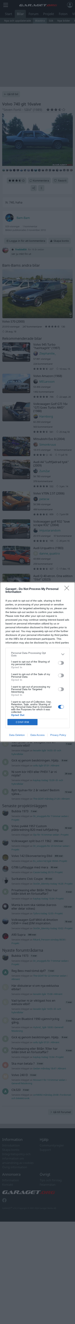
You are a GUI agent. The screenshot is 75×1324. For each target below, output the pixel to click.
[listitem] (37, 654)
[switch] (61, 663)
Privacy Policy (58, 735)
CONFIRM (22, 722)
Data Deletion (17, 735)
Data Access (37, 735)
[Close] (67, 589)
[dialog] (37, 662)
